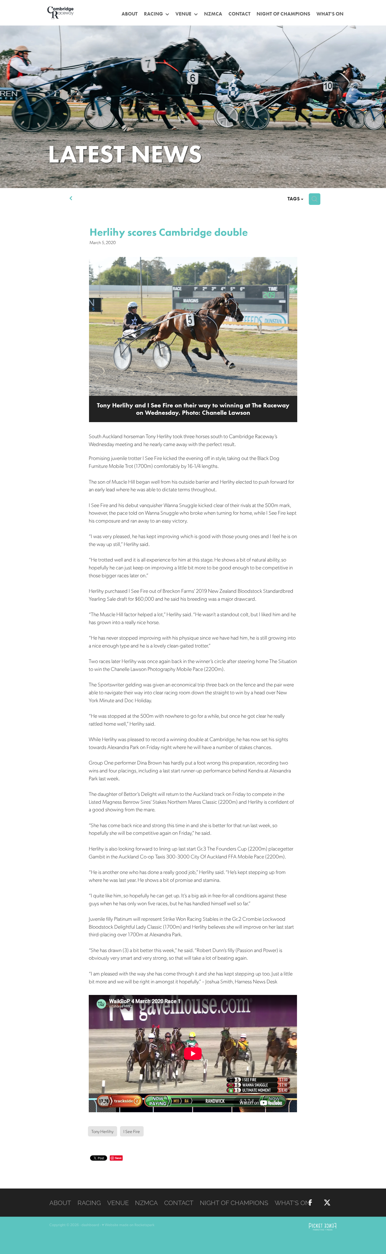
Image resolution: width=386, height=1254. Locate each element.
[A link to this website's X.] (378, 101)
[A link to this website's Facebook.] (378, 86)
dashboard (90, 1224)
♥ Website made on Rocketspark (128, 1224)
